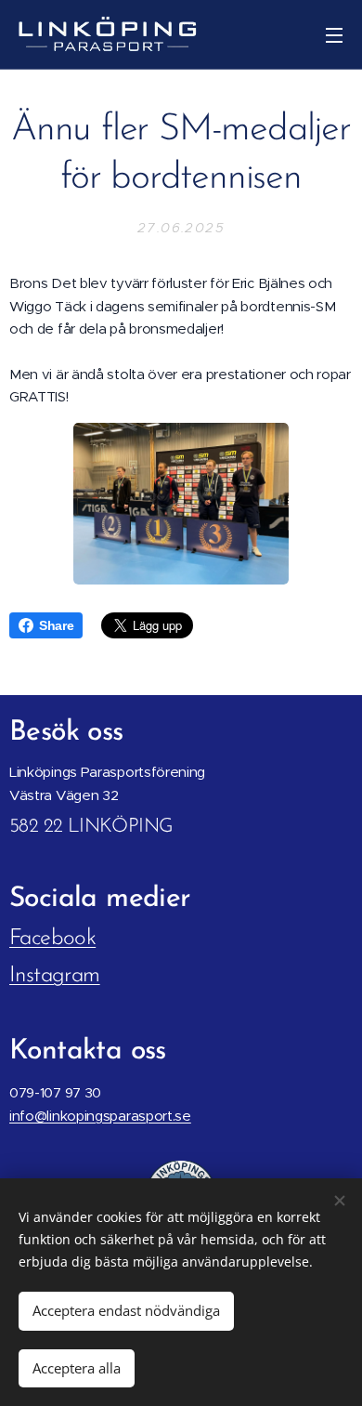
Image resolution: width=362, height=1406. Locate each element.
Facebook (52, 938)
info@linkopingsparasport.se (100, 1115)
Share (56, 625)
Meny (334, 34)
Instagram (54, 976)
